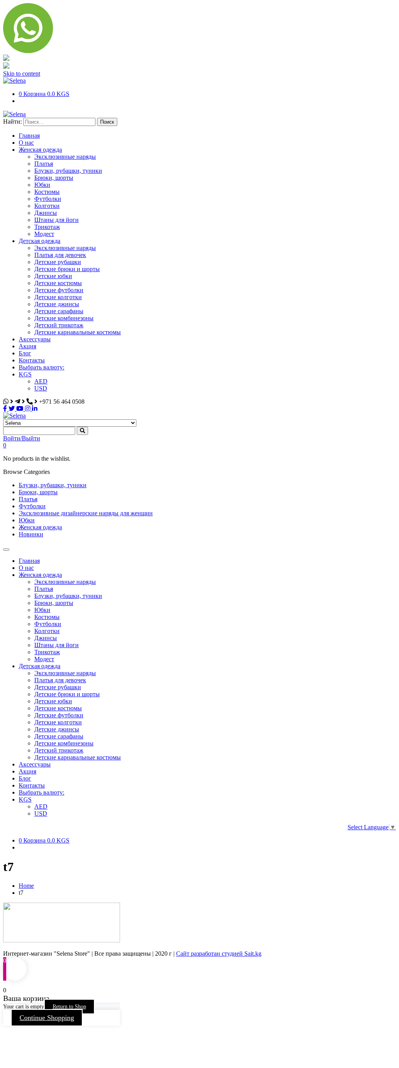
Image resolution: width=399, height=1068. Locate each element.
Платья (28, 499)
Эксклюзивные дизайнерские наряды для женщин (86, 513)
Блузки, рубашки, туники (53, 485)
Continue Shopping (46, 1018)
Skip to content (21, 73)
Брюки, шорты (38, 492)
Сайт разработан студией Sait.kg (218, 953)
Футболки (32, 506)
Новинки (31, 534)
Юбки (27, 520)
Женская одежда (40, 527)
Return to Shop (69, 1006)
